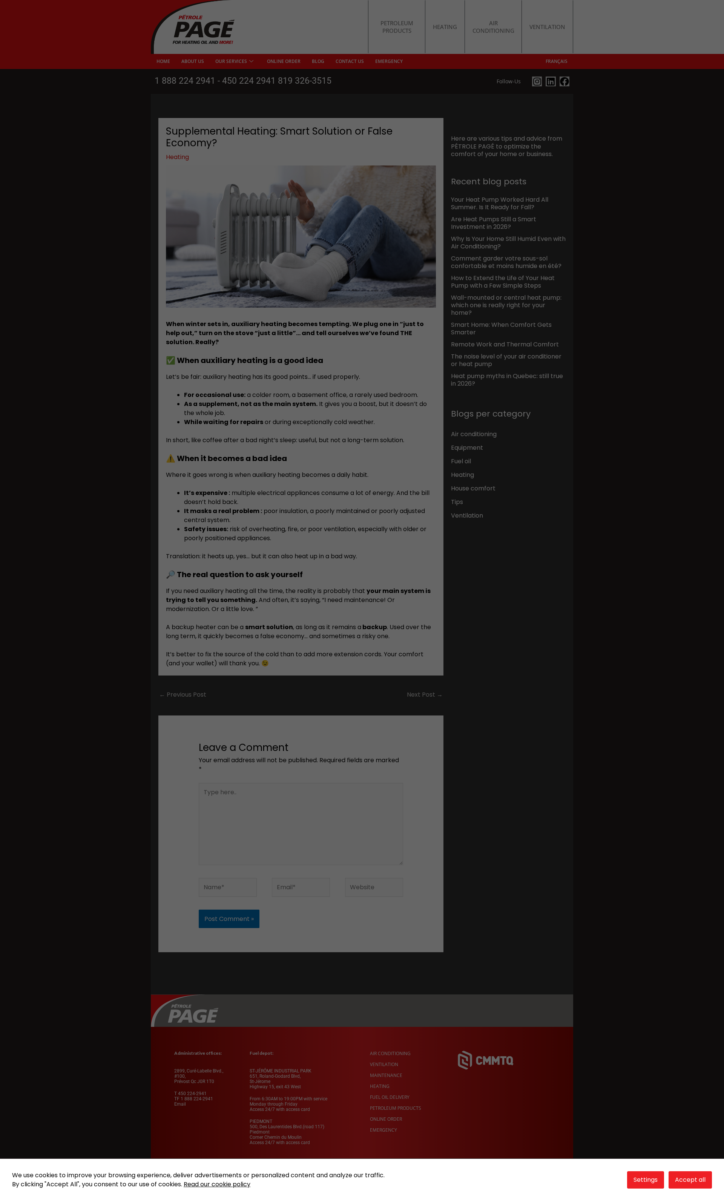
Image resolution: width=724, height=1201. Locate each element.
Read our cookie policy (217, 1184)
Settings (646, 1179)
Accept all (690, 1179)
